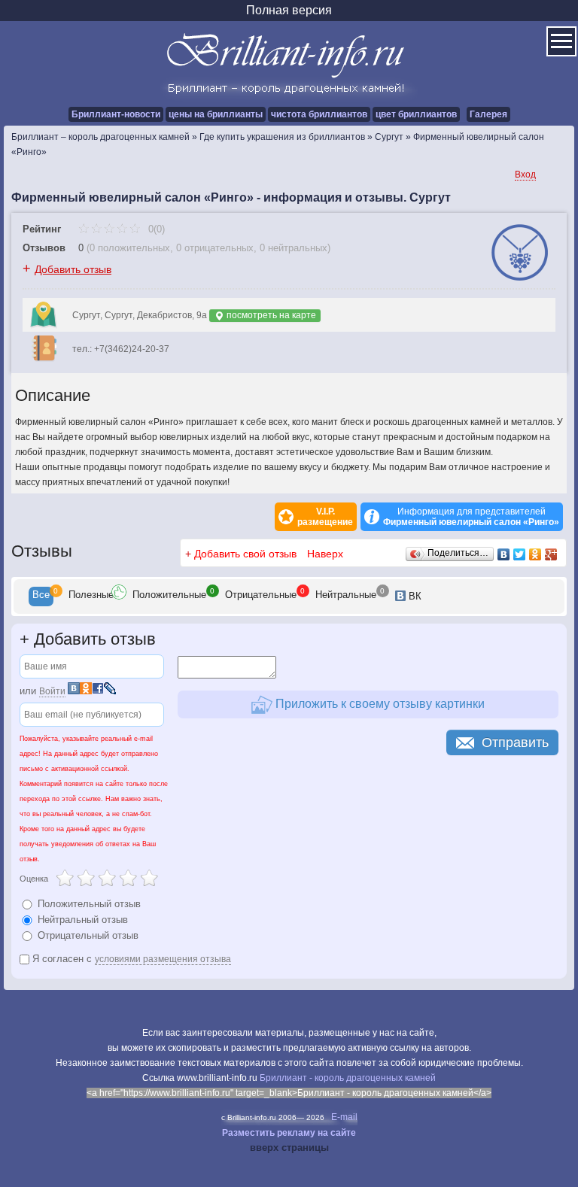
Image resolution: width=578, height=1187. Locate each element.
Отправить (515, 742)
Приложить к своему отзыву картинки (378, 703)
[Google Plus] (551, 554)
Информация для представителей (471, 516)
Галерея (488, 114)
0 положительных (130, 247)
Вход (525, 174)
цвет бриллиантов (416, 114)
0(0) (155, 229)
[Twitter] (520, 554)
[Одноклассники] (535, 554)
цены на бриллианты (216, 114)
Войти (52, 691)
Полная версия (289, 10)
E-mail (344, 1117)
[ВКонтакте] (504, 554)
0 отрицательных (215, 247)
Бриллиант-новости (115, 114)
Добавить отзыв (73, 269)
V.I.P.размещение (325, 516)
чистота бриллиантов (319, 114)
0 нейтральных (293, 247)
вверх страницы (289, 1147)
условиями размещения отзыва (163, 959)
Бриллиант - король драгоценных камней (348, 1078)
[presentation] (41, 596)
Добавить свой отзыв (245, 554)
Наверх (325, 554)
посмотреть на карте (270, 315)
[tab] (41, 596)
